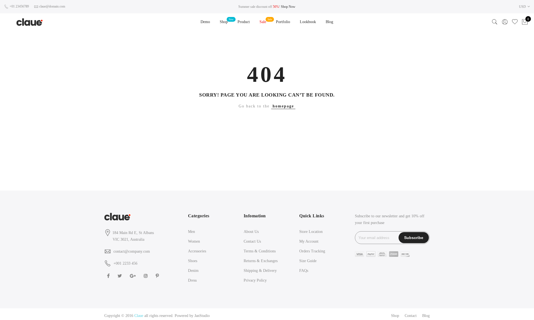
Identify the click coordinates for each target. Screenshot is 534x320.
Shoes (192, 261)
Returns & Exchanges (261, 261)
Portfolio (283, 22)
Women (194, 241)
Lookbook (308, 22)
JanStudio (202, 316)
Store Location (311, 232)
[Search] (495, 22)
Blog (329, 22)
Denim (193, 271)
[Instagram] (146, 275)
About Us (251, 232)
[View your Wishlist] (515, 22)
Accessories (197, 251)
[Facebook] (109, 275)
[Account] (504, 22)
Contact (411, 316)
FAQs (303, 271)
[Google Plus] (133, 275)
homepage (283, 106)
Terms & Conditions (260, 251)
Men (191, 232)
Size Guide (308, 261)
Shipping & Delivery (260, 271)
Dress (192, 280)
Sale (262, 22)
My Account (308, 241)
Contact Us (252, 241)
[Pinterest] (158, 275)
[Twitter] (120, 275)
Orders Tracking (312, 251)
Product (244, 22)
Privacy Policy (255, 280)
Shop (224, 22)
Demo (205, 22)
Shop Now (288, 7)
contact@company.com (131, 251)
